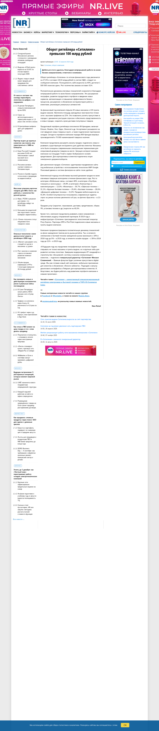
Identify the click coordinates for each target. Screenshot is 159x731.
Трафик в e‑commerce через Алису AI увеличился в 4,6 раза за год (27, 304)
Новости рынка (33, 42)
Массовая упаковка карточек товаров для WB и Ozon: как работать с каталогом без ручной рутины (25, 192)
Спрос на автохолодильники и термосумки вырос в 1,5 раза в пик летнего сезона (27, 118)
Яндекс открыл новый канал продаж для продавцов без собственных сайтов (26, 82)
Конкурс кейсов (107, 32)
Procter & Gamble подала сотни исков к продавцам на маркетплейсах (27, 176)
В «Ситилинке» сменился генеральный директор (60, 339)
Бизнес (28, 32)
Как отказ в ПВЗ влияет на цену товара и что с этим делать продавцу (24, 329)
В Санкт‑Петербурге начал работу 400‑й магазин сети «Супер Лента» (25, 293)
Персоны (75, 32)
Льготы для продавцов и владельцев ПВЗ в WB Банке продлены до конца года (27, 440)
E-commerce (20, 91)
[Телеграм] (117, 19)
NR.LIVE (122, 32)
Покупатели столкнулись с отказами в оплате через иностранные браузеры (27, 338)
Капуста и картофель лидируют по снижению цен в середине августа (26, 430)
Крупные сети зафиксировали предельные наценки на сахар (27, 485)
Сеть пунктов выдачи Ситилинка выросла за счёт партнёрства (65, 319)
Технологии (62, 32)
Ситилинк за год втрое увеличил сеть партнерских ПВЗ (62, 326)
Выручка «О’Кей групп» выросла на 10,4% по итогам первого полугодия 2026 (26, 70)
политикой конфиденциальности (131, 166)
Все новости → (18, 519)
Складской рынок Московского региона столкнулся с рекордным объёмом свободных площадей (27, 58)
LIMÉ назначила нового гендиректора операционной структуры (27, 385)
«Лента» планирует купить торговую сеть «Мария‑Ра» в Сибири (26, 348)
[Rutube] (139, 19)
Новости (17, 32)
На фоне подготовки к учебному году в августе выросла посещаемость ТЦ (27, 497)
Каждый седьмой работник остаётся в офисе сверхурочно (25, 394)
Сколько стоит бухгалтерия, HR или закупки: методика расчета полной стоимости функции (25, 509)
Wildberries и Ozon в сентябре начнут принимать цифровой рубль (26, 359)
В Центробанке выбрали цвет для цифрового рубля (27, 128)
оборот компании (58, 65)
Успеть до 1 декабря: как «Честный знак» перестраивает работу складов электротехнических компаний (25, 474)
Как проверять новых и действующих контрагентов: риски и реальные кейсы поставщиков (25, 282)
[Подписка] (143, 19)
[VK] (122, 19)
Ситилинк (47, 65)
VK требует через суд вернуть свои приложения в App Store (27, 314)
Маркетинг (48, 32)
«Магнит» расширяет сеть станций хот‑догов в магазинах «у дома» (27, 244)
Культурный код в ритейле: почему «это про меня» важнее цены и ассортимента (135, 139)
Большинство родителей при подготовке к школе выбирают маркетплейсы (27, 212)
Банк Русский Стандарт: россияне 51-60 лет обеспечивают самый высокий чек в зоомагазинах (27, 155)
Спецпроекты (140, 32)
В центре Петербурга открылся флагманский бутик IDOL (26, 108)
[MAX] (126, 19)
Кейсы (37, 32)
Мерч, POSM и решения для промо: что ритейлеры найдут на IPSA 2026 (27, 202)
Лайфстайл (88, 32)
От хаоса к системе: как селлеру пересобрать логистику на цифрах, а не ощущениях (24, 99)
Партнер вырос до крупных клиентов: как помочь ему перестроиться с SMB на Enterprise (25, 144)
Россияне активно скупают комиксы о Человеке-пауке (25, 167)
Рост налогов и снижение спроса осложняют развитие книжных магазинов (27, 254)
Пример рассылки (130, 170)
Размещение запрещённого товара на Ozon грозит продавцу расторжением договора (27, 404)
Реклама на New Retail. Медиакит (128, 100)
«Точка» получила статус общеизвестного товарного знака (27, 221)
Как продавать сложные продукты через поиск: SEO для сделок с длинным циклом (25, 421)
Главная (16, 42)
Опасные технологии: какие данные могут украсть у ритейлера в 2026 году (25, 236)
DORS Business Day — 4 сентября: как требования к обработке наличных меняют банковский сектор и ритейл (27, 454)
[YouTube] (134, 19)
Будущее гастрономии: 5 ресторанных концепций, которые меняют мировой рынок (24, 375)
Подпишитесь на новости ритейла (128, 159)
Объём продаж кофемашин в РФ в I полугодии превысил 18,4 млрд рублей (26, 266)
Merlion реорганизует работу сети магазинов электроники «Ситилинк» (69, 333)
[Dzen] (130, 19)
